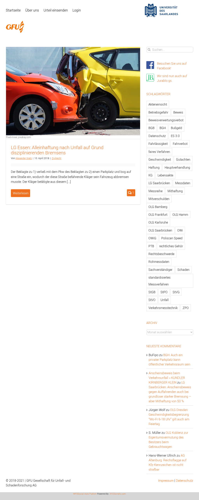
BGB (151, 128)
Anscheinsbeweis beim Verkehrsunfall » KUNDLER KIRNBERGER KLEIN (167, 378)
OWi (180, 230)
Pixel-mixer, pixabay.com (18, 137)
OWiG (152, 238)
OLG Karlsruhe (158, 222)
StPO (164, 292)
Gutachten (183, 159)
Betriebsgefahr (158, 112)
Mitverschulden (158, 199)
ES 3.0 (175, 136)
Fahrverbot (180, 144)
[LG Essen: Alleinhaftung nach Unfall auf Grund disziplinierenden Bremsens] (73, 91)
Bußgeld (176, 128)
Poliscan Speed (171, 238)
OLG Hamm (180, 214)
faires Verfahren (159, 152)
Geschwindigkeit (159, 159)
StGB (151, 292)
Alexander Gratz (24, 158)
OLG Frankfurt (157, 214)
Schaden (183, 270)
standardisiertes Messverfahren (159, 280)
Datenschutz (157, 136)
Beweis (178, 112)
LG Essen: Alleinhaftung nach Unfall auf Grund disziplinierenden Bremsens (57, 150)
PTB (151, 246)
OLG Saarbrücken (160, 230)
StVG (176, 292)
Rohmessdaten (158, 262)
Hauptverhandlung (177, 167)
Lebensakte (165, 175)
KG (150, 175)
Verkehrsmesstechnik (163, 308)
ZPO (186, 308)
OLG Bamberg (157, 207)
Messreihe (155, 191)
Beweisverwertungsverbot (165, 120)
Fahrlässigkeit (158, 144)
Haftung (154, 167)
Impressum (166, 480)
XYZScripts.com (118, 493)
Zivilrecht (56, 158)
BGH (163, 128)
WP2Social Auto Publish (85, 493)
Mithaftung (175, 191)
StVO (151, 300)
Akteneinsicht (157, 104)
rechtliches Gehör (171, 246)
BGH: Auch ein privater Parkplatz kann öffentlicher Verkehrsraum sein (169, 359)
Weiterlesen (21, 193)
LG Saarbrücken (159, 183)
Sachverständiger (160, 270)
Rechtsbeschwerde (161, 254)
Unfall (165, 300)
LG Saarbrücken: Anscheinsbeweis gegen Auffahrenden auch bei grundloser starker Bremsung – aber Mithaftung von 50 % (170, 391)
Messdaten (182, 183)
